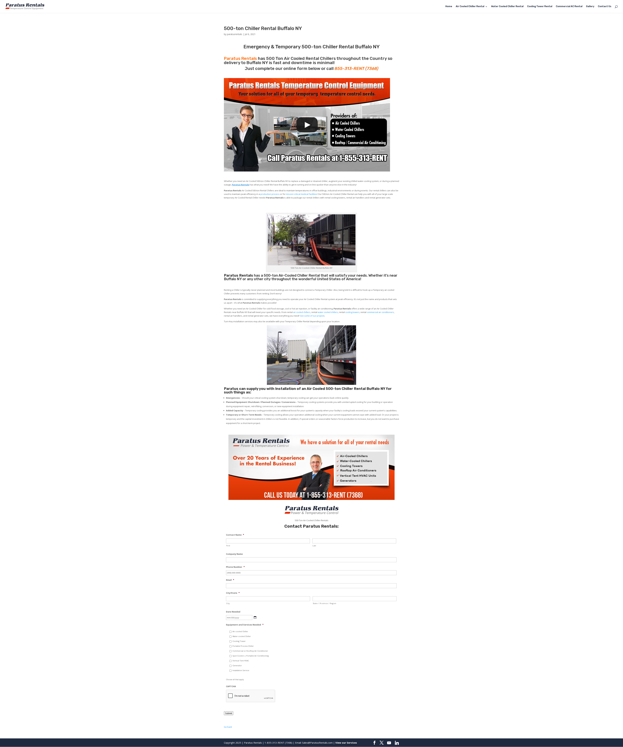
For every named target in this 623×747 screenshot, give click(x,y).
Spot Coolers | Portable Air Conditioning (250, 656)
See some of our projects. (312, 315)
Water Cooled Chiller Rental (507, 6)
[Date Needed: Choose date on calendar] (255, 617)
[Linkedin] (397, 743)
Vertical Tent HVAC (240, 660)
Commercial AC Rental (569, 6)
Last (314, 546)
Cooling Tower (239, 641)
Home (448, 6)
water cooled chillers (328, 312)
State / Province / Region (324, 603)
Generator (237, 665)
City (228, 603)
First (228, 546)
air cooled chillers (301, 312)
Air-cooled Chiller (240, 631)
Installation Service (240, 670)
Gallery (590, 6)
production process (270, 194)
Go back (228, 726)
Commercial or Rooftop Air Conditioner (250, 651)
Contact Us (604, 6)
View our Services (346, 742)
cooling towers (352, 312)
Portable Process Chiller (243, 646)
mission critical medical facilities (301, 194)
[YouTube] (389, 743)
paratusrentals (234, 34)
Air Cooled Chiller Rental (470, 6)
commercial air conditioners (380, 312)
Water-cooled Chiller (241, 636)
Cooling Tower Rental (539, 6)
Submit (228, 713)
